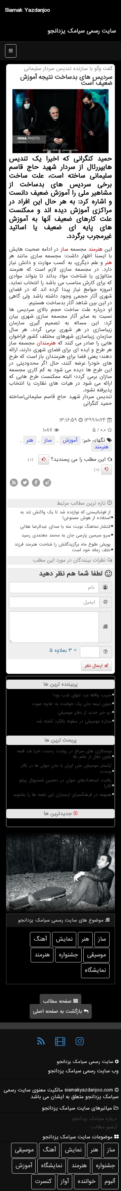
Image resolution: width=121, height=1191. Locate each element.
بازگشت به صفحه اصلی (58, 1011)
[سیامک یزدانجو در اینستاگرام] (79, 1041)
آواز (65, 1181)
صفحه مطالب (58, 1001)
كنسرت (43, 1181)
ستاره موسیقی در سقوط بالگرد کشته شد (74, 721)
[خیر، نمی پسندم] (106, 469)
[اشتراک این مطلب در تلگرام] (47, 483)
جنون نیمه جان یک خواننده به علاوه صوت (72, 704)
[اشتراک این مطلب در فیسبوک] (36, 483)
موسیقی (96, 954)
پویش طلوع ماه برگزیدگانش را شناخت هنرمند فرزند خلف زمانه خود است (62, 547)
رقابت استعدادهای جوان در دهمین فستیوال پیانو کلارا (65, 783)
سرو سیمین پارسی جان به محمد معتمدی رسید (66, 535)
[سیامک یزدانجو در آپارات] (60, 1041)
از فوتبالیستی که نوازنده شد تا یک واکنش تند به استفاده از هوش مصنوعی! (65, 515)
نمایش (64, 939)
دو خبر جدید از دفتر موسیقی (85, 712)
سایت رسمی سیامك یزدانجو (81, 31)
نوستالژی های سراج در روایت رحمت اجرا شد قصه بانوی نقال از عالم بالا (64, 754)
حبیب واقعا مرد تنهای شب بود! (82, 695)
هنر (108, 263)
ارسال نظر (94, 666)
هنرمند (95, 249)
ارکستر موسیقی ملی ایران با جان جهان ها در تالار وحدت (66, 768)
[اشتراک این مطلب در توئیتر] (25, 483)
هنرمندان (46, 343)
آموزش (70, 440)
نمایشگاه (95, 970)
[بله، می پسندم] (43, 459)
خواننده (86, 1181)
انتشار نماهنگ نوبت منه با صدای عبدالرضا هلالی (65, 526)
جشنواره (68, 954)
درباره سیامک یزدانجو (94, 1118)
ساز (64, 249)
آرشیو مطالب (104, 1127)
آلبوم (110, 1181)
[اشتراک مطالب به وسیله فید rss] (13, 483)
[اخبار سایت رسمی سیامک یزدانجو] (41, 1041)
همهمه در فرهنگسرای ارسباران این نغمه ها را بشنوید (62, 795)
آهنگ (40, 939)
